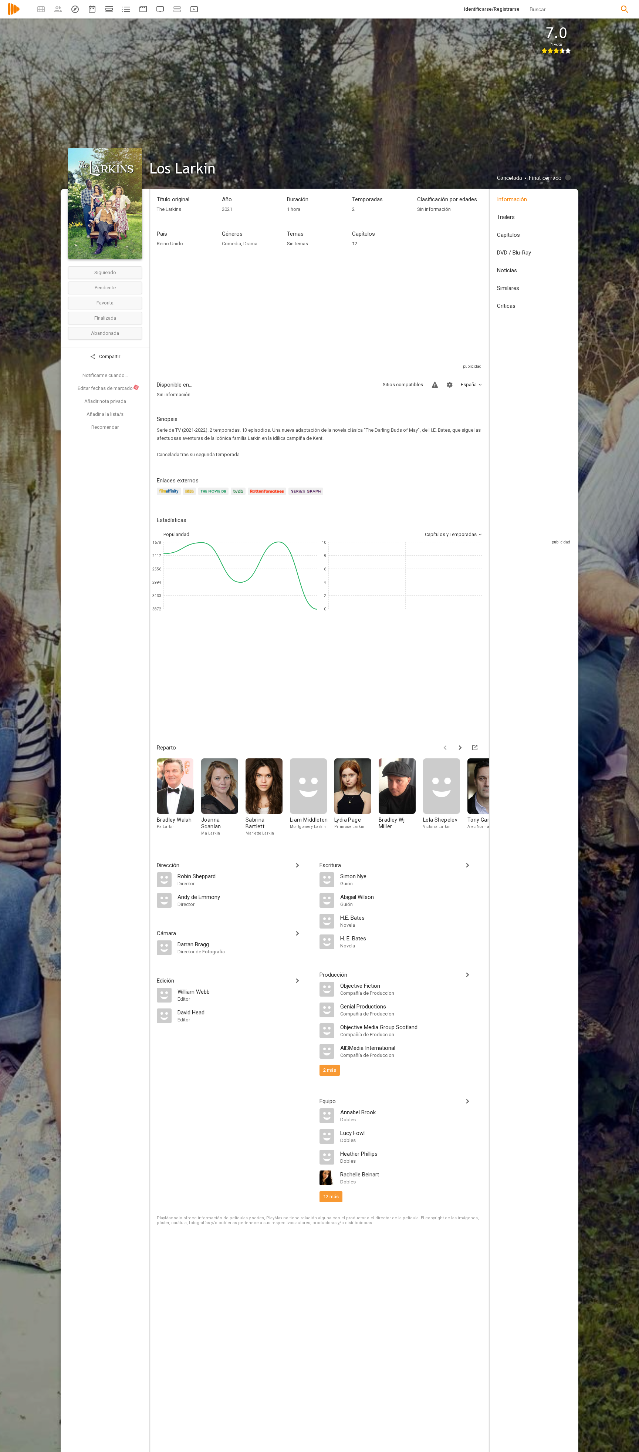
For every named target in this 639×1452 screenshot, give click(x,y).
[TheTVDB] (239, 495)
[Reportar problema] (434, 384)
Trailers (506, 217)
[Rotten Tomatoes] (268, 495)
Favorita (105, 303)
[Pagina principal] (13, 14)
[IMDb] (190, 495)
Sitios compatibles (403, 384)
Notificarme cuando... (105, 375)
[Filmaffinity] (170, 495)
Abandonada (105, 333)
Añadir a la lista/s (105, 414)
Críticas (506, 306)
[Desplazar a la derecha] (460, 747)
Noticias (507, 270)
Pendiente (105, 287)
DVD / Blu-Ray (514, 252)
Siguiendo (105, 272)
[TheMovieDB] (214, 495)
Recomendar (105, 427)
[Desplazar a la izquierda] (445, 747)
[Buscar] (624, 9)
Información (512, 199)
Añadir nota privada (105, 401)
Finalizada (105, 318)
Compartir (109, 356)
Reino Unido (170, 243)
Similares (508, 288)
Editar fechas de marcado (108, 388)
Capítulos (508, 235)
